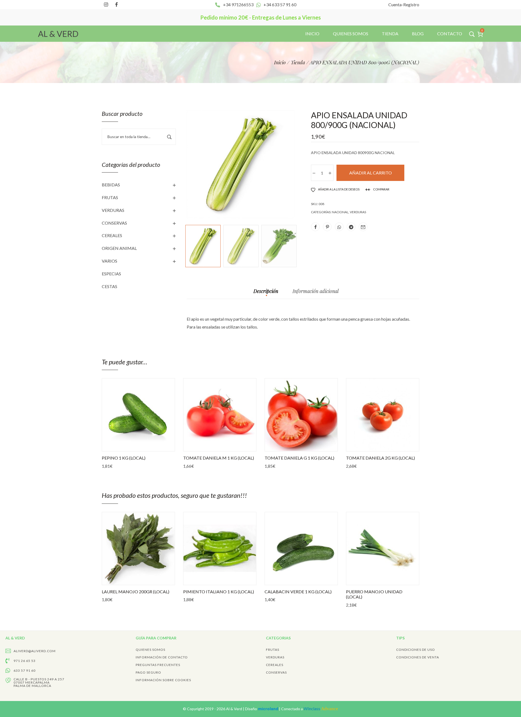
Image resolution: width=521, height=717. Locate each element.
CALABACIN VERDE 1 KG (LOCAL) (298, 591)
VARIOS (109, 260)
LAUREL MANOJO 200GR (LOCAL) (135, 591)
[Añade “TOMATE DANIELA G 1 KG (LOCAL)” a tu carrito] (281, 445)
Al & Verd (234, 708)
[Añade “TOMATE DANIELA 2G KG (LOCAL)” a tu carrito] (362, 445)
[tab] (265, 293)
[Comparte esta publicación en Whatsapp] (339, 226)
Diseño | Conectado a (291, 708)
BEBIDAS (111, 184)
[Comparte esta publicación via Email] (363, 226)
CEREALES (112, 235)
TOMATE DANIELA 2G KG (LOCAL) (380, 457)
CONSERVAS (114, 222)
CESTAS (109, 286)
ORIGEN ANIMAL (119, 248)
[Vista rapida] (131, 445)
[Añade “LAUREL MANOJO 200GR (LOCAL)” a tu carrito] (118, 579)
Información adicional (316, 291)
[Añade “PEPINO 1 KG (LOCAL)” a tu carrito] (118, 445)
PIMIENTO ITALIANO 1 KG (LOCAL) (218, 591)
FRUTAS (110, 197)
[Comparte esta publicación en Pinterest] (327, 226)
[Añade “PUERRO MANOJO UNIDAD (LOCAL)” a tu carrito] (362, 579)
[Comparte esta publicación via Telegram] (351, 226)
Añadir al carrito (370, 172)
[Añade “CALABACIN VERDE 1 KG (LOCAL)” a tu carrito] (281, 579)
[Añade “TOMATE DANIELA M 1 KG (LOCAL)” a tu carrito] (199, 445)
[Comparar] (158, 445)
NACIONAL (340, 212)
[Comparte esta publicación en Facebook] (315, 226)
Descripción (265, 291)
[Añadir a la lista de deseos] (145, 445)
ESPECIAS (111, 273)
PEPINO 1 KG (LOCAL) (123, 457)
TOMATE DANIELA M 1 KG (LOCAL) (218, 457)
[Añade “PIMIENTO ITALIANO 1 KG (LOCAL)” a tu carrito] (199, 579)
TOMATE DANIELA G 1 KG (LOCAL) (299, 457)
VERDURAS (113, 210)
